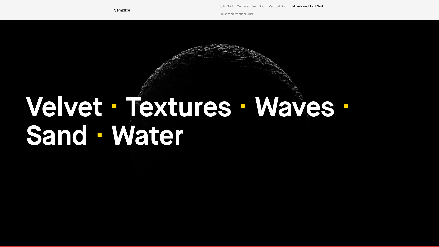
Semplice (122, 10)
